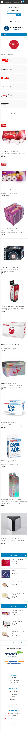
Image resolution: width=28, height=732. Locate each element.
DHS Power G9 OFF (17, 582)
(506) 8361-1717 (15, 21)
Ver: (8, 117)
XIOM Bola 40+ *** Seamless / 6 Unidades (11, 538)
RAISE (10, 86)
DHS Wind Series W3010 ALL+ (18, 632)
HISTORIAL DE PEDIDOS (14, 680)
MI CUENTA (14, 677)
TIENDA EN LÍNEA (14, 691)
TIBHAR (10, 95)
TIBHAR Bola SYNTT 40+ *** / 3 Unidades (11, 499)
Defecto (13, 113)
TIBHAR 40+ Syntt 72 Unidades (9, 422)
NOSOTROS (14, 694)
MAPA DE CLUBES (14, 699)
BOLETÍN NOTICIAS (14, 685)
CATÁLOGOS (14, 704)
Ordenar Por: (6, 112)
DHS (10, 60)
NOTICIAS (14, 696)
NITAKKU (11, 78)
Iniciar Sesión (15, 7)
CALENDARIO (14, 701)
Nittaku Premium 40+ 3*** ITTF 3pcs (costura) (12, 306)
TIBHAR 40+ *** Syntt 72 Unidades (10, 383)
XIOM (10, 104)
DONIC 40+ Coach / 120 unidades (9, 267)
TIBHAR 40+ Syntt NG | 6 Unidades (10, 461)
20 (11, 118)
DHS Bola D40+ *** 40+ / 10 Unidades (10, 151)
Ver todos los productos (18, 642)
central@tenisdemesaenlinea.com (15, 718)
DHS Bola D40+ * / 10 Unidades (9, 190)
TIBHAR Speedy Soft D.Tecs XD (17, 560)
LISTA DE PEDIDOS (14, 682)
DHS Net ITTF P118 (17, 621)
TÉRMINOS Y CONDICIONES (14, 707)
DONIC (10, 69)
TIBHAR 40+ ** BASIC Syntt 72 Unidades (11, 345)
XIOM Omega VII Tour (17, 570)
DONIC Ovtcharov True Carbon (18, 593)
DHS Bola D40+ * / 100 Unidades (9, 228)
